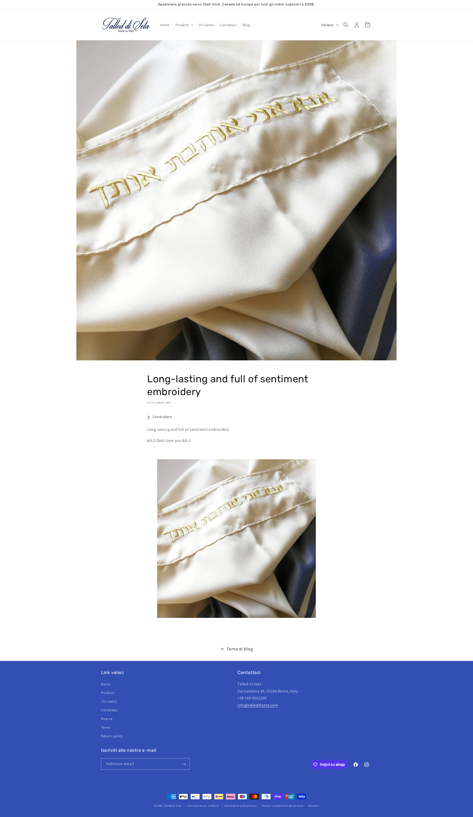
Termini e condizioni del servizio (283, 805)
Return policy (111, 736)
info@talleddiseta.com (257, 704)
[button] (184, 25)
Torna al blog (239, 649)
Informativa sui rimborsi (203, 805)
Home (105, 684)
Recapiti (313, 805)
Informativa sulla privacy (240, 805)
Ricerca (106, 718)
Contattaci (109, 709)
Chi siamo (109, 701)
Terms (106, 727)
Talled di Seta (173, 805)
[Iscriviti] (184, 764)
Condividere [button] (162, 417)
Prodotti (108, 692)
